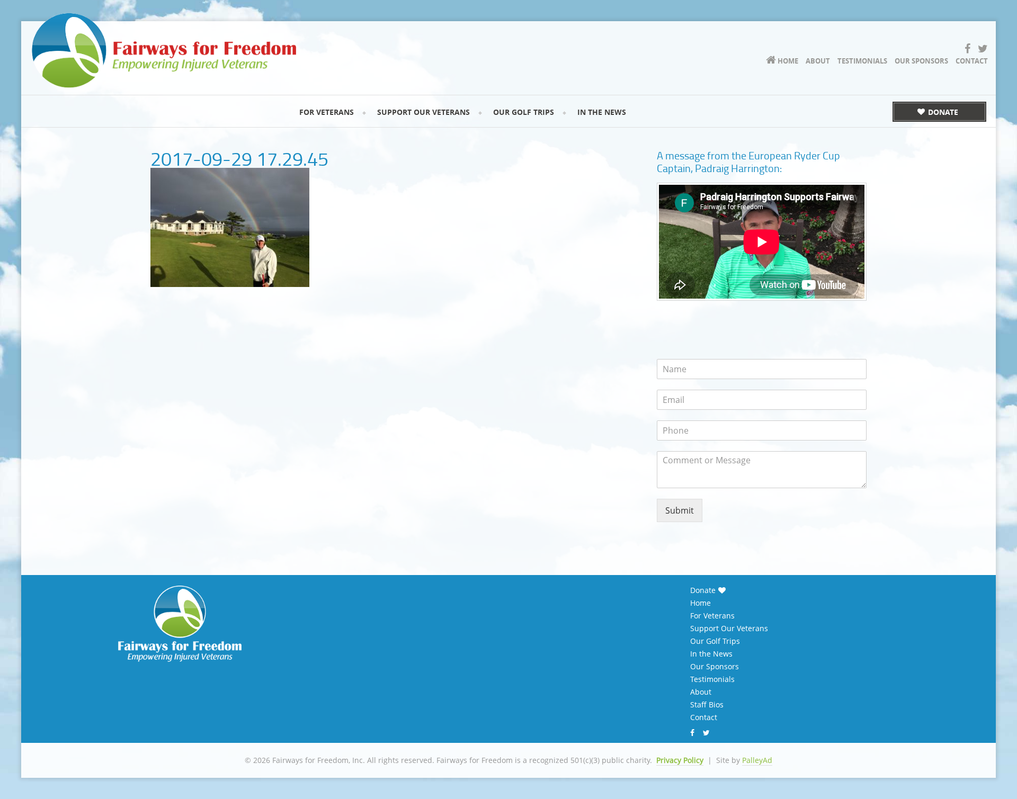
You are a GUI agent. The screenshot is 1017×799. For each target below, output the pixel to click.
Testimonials (712, 679)
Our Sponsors (714, 666)
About (700, 692)
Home (700, 603)
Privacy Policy (679, 760)
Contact (703, 717)
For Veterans (712, 616)
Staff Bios (707, 705)
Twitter (707, 733)
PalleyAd (757, 760)
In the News (711, 654)
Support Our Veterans (729, 628)
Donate (703, 590)
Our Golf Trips (715, 641)
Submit (679, 510)
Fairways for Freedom (164, 50)
